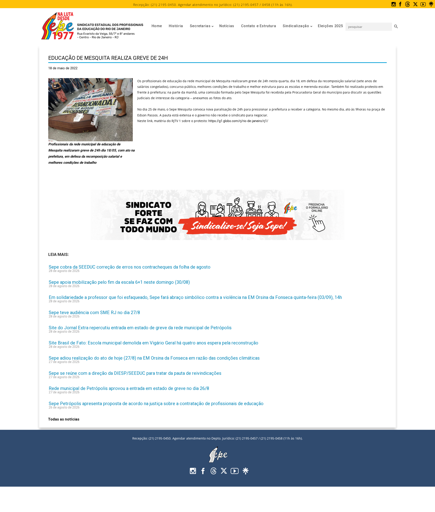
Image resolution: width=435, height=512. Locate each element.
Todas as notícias (63, 419)
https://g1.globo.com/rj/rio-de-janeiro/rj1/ (238, 121)
